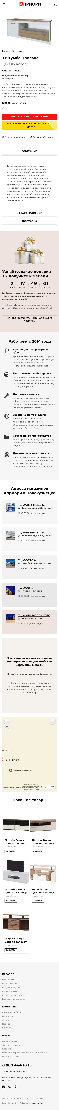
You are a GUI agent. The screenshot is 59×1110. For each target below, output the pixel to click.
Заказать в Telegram (43, 137)
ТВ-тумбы (17, 51)
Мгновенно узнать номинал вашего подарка (29, 125)
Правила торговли (11, 1056)
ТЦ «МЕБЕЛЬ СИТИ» (31, 532)
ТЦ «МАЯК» (25, 587)
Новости (6, 1024)
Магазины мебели (11, 1012)
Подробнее (10, 846)
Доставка (29, 221)
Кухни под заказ (10, 991)
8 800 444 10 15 (16, 1065)
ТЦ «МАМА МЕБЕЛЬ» (31, 505)
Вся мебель (8, 980)
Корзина (6, 1049)
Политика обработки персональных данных (24, 1053)
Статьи (5, 1020)
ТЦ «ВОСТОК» (27, 560)
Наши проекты (9, 1016)
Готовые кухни (9, 984)
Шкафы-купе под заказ (13, 999)
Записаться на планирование (29, 117)
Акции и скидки (10, 1041)
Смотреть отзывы (12, 70)
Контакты (7, 1028)
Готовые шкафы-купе (13, 995)
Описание (29, 151)
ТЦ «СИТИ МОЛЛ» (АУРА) (34, 615)
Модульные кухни (11, 987)
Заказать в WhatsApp (15, 137)
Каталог (6, 51)
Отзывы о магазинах (12, 1045)
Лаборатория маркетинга (31, 1103)
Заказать (10, 851)
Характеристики (29, 213)
